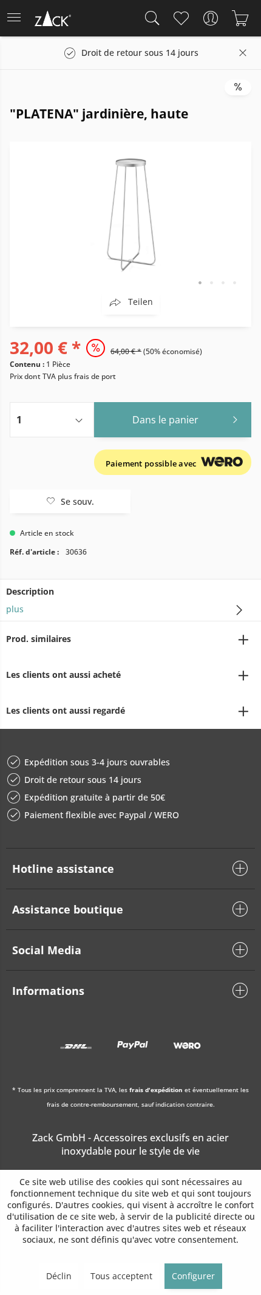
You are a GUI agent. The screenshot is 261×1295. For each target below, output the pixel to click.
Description (30, 591)
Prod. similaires (38, 638)
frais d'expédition (156, 1089)
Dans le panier (165, 419)
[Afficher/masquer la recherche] (149, 18)
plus (15, 609)
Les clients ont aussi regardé (65, 710)
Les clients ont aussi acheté (63, 674)
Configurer (193, 1276)
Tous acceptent (121, 1276)
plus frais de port (87, 376)
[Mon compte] (210, 18)
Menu (17, 18)
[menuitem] (17, 18)
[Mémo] (180, 18)
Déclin (59, 1276)
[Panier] (240, 18)
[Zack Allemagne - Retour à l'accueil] (51, 20)
